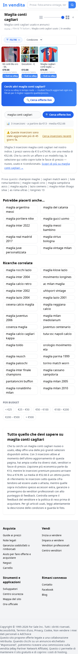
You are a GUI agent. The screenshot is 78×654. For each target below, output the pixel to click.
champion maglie (29, 179)
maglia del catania (55, 207)
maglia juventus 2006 (17, 318)
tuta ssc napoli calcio (57, 334)
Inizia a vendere (51, 535)
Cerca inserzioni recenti (56, 136)
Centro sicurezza (13, 594)
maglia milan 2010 (55, 388)
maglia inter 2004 (18, 277)
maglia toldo (14, 345)
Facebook (47, 589)
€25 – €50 (23, 409)
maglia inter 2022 (18, 225)
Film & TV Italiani (21, 28)
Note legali (9, 540)
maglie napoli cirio (33, 182)
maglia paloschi (16, 363)
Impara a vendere (53, 540)
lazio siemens (38, 186)
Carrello (8, 568)
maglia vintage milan (57, 248)
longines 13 (37, 190)
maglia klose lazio (55, 270)
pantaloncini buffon (19, 381)
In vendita (14, 5)
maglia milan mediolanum (52, 318)
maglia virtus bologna (52, 239)
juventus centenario (57, 327)
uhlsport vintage (54, 291)
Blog (44, 594)
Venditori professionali (55, 545)
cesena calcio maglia (20, 304)
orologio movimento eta (57, 347)
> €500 (30, 417)
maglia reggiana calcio (54, 306)
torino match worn (56, 363)
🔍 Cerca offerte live (58, 114)
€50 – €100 (42, 409)
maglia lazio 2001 (55, 298)
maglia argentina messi (17, 209)
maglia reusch (15, 356)
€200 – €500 (12, 417)
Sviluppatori (10, 589)
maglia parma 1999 (56, 356)
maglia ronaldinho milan (18, 390)
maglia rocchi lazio (19, 270)
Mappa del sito (12, 599)
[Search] (72, 4)
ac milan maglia (54, 284)
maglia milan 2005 (55, 381)
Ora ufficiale (10, 604)
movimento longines (57, 277)
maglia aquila (18, 186)
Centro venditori (52, 550)
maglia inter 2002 (18, 291)
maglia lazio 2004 (18, 298)
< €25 (8, 409)
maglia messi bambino (52, 227)
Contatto (47, 584)
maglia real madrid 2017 (19, 239)
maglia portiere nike (20, 219)
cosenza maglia (16, 327)
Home (7, 29)
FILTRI (13, 39)
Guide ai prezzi (12, 535)
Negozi (7, 562)
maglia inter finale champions (18, 372)
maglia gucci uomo (56, 219)
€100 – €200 (62, 409)
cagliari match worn (55, 179)
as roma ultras (18, 190)
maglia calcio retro (19, 284)
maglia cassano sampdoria (53, 372)
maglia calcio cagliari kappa (20, 336)
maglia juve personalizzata (16, 250)
